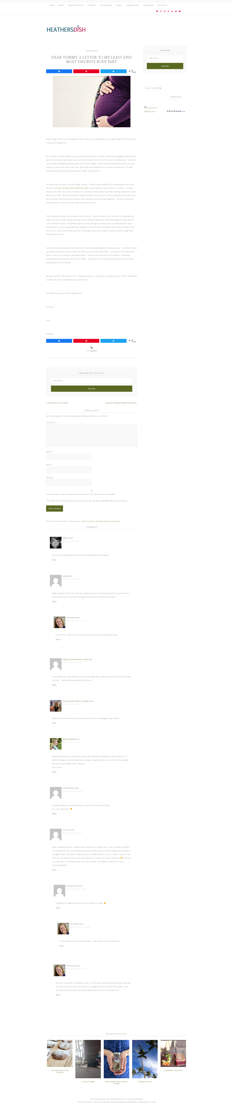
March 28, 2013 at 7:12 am (76, 621)
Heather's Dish (66, 29)
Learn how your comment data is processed (100, 521)
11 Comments (91, 351)
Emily (65, 538)
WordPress (144, 1102)
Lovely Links (88, 1082)
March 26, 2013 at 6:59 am (72, 833)
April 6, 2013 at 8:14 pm (71, 541)
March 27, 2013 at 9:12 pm (72, 579)
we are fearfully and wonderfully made (72, 188)
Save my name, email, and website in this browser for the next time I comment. (80, 494)
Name (49, 451)
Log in (153, 1102)
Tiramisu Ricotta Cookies (60, 1071)
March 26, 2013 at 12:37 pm (80, 927)
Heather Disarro (115, 1099)
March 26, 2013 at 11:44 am (72, 791)
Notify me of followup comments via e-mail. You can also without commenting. (88, 500)
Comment (51, 422)
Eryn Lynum (69, 739)
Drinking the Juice (173, 1070)
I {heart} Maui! (145, 1082)
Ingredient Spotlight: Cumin (116, 1083)
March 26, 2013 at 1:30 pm (72, 742)
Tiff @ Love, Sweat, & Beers (76, 701)
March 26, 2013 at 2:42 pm (72, 704)
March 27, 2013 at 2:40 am (72, 663)
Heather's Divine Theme (105, 1102)
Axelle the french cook (75, 659)
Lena (65, 576)
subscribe (104, 500)
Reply (54, 560)
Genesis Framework (128, 1102)
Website (49, 477)
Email (49, 464)
